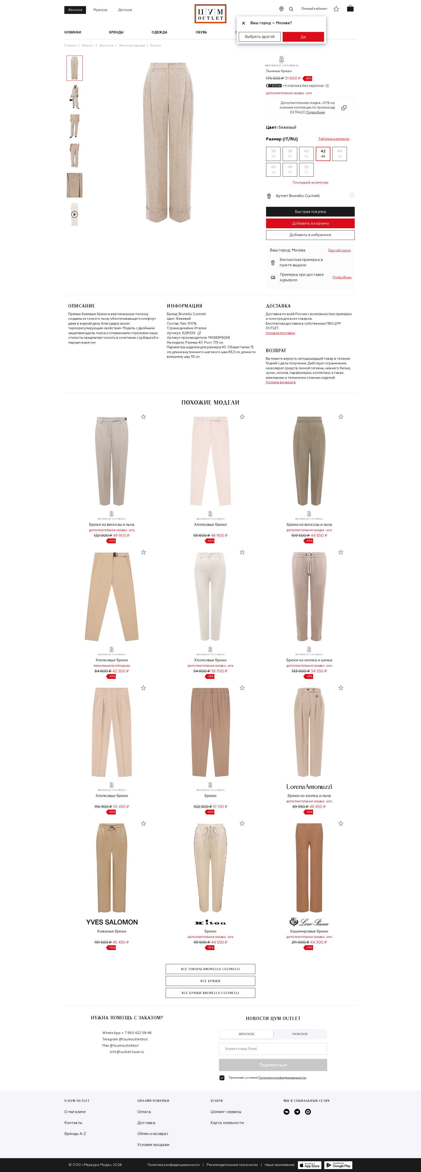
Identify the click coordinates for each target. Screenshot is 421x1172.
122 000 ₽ (103, 535)
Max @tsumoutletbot (120, 1045)
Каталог (88, 45)
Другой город (339, 250)
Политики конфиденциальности (282, 1077)
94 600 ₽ (201, 671)
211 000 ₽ (300, 942)
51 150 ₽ (220, 807)
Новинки (72, 32)
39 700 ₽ (219, 671)
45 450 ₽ (121, 942)
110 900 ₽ (103, 807)
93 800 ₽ (201, 535)
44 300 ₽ (318, 942)
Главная (70, 45)
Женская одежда (132, 45)
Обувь (201, 32)
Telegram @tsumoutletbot (125, 1039)
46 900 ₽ (219, 535)
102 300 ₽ (203, 807)
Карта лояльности (227, 1123)
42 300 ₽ (120, 671)
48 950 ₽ (317, 807)
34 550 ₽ (319, 671)
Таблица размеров (333, 139)
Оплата (144, 1112)
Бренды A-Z (75, 1134)
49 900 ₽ (121, 535)
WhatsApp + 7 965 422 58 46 (127, 1033)
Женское (75, 10)
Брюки (155, 45)
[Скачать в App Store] (309, 1165)
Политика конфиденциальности (174, 1165)
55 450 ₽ (121, 807)
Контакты (73, 1123)
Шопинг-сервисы (225, 1112)
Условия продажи (153, 1145)
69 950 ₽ (300, 807)
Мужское (100, 10)
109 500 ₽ (300, 535)
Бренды (116, 32)
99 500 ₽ (202, 942)
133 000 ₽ (301, 671)
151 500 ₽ (103, 942)
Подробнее (342, 277)
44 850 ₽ (319, 535)
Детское (125, 10)
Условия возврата (281, 382)
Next (88, 143)
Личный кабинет (314, 8)
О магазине (75, 1112)
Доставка (146, 1123)
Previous (60, 143)
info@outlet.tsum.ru (127, 1052)
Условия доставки (280, 333)
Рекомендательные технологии (232, 1165)
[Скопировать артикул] (199, 333)
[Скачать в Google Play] (338, 1165)
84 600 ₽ (103, 671)
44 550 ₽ (219, 942)
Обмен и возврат (152, 1134)
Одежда (159, 32)
